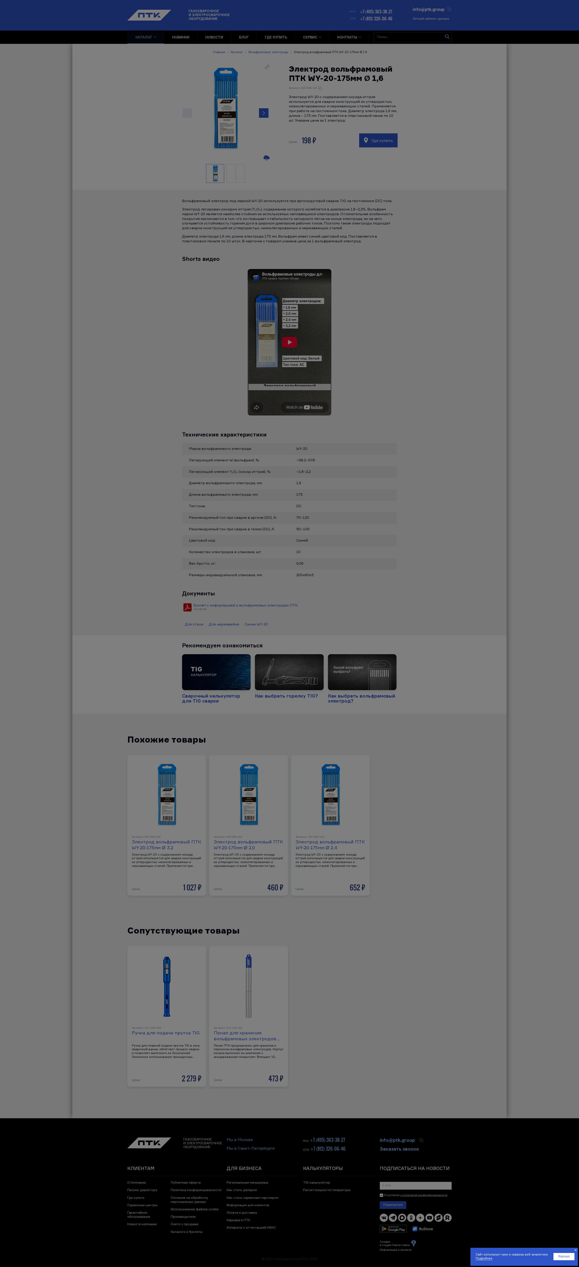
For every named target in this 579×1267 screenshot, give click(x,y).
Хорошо (564, 1256)
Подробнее (484, 1258)
